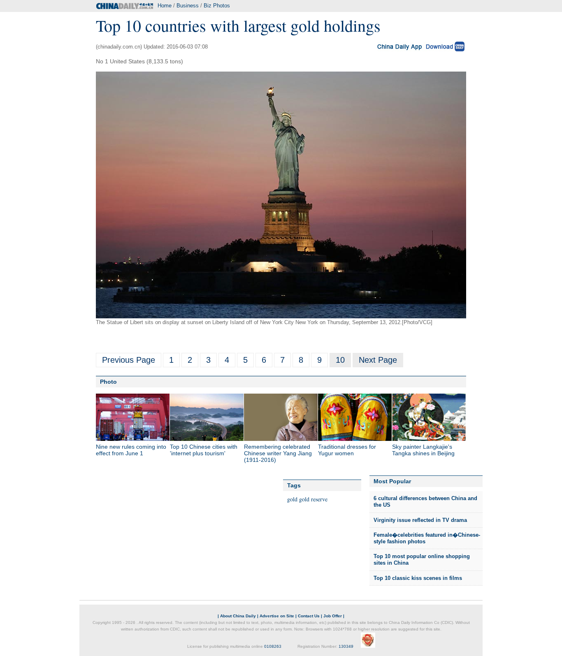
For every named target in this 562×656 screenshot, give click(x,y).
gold (292, 499)
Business (187, 5)
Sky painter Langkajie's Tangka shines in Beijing (423, 450)
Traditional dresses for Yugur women (347, 450)
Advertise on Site (277, 616)
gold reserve (313, 499)
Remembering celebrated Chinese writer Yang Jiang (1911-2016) (278, 453)
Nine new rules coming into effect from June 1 (131, 450)
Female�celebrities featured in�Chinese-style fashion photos (427, 538)
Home (165, 5)
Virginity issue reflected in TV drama (420, 520)
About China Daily (238, 616)
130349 (346, 646)
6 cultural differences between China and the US (425, 501)
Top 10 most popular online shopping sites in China (422, 559)
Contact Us (309, 616)
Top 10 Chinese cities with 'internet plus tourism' (203, 450)
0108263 (272, 646)
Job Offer (332, 616)
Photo (108, 381)
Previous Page (128, 359)
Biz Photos (217, 5)
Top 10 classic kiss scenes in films (418, 578)
